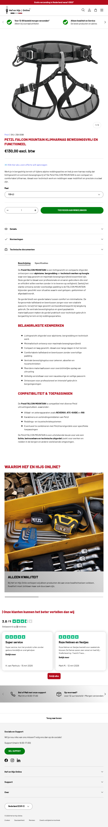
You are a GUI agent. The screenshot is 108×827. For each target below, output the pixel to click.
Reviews (32, 820)
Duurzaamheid (19, 820)
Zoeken (7, 820)
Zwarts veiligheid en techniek (50, 820)
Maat (6, 188)
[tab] (24, 263)
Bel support (15, 751)
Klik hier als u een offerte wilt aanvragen (27, 164)
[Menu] (102, 10)
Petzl (6, 134)
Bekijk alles (54, 676)
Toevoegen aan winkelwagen (72, 210)
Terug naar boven (54, 718)
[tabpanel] (54, 358)
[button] (96, 10)
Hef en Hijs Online (16, 816)
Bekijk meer (10, 654)
